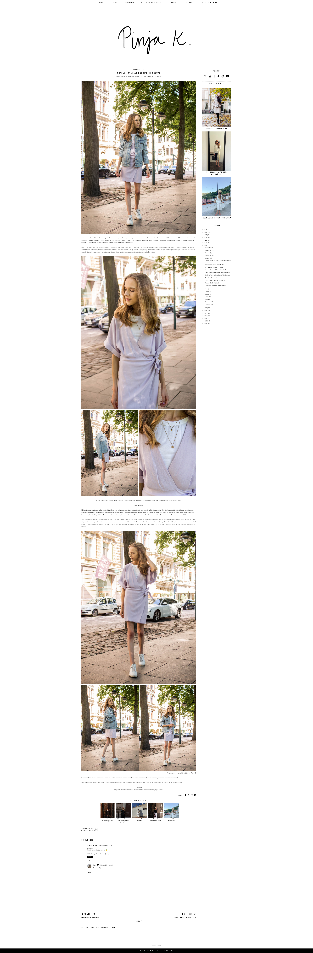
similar (145, 500)
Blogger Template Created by (156, 951)
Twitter (136, 790)
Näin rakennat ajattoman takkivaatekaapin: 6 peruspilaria (124, 820)
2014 (205, 321)
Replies (91, 860)
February (208, 302)
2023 (205, 237)
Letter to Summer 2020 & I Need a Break (217, 270)
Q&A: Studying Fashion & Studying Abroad (217, 272)
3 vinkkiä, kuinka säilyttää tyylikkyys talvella (107, 820)
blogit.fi (161, 790)
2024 (205, 235)
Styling (114, 2)
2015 (205, 318)
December (208, 247)
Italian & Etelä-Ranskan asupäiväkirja (171, 819)
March (207, 299)
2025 (205, 232)
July (206, 289)
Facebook (130, 790)
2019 (205, 308)
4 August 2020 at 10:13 (106, 865)
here (110, 500)
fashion (91, 831)
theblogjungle (154, 790)
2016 (205, 315)
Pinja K (159, 945)
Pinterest (140, 790)
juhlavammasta (162, 778)
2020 (205, 245)
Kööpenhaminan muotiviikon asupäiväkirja (216, 173)
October (207, 253)
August (207, 258)
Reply (90, 856)
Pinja (94, 865)
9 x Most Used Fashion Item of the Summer (217, 275)
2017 (205, 313)
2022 (205, 240)
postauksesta (122, 238)
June (206, 291)
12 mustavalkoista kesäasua (139, 819)
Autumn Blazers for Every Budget (214, 264)
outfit (96, 831)
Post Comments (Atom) (105, 927)
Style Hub (188, 2)
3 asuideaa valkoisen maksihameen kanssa (155, 819)
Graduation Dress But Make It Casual (215, 285)
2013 (205, 323)
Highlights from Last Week (216, 128)
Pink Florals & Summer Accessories (215, 280)
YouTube (147, 790)
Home (101, 2)
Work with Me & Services (152, 2)
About (173, 2)
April (206, 296)
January (207, 304)
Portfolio (129, 2)
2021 (205, 242)
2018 (205, 310)
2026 (205, 229)
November (208, 250)
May (206, 294)
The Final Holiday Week (212, 277)
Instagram (124, 790)
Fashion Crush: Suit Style (212, 283)
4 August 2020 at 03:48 (105, 845)
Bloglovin (117, 790)
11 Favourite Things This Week (214, 267)
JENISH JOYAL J (92, 845)
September (208, 255)
